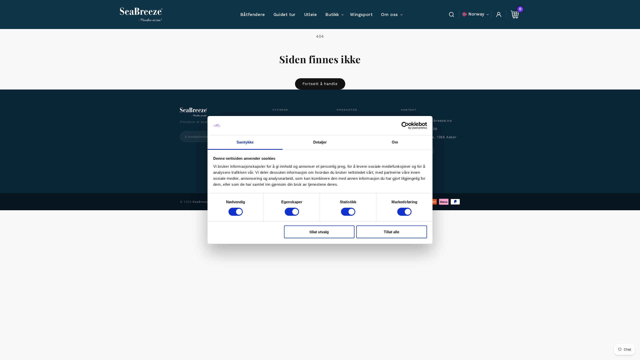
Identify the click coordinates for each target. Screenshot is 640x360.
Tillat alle (391, 232)
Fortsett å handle (320, 84)
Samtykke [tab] (245, 142)
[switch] (292, 212)
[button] (333, 14)
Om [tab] (395, 142)
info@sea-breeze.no (433, 120)
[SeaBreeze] (220, 112)
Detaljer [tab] (320, 142)
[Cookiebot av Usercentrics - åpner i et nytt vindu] (405, 125)
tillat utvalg (319, 232)
